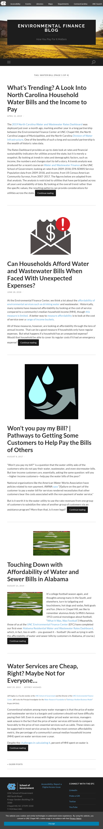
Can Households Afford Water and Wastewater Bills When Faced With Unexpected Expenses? (48, 274)
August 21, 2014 (15, 586)
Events (28, 4)
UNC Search (97, 4)
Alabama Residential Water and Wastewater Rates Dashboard (58, 628)
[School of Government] (20, 790)
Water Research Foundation (54, 699)
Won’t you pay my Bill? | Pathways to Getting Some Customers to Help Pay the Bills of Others (49, 439)
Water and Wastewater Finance (62, 165)
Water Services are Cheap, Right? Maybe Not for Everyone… (42, 673)
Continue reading (45, 193)
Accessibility (15, 4)
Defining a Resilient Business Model (79, 699)
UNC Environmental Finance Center (47, 624)
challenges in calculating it (35, 742)
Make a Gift (74, 796)
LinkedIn (73, 790)
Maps (50, 4)
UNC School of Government (45, 696)
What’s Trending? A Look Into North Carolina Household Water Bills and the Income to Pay (47, 98)
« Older (15, 764)
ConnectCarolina (80, 4)
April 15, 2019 (14, 116)
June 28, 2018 (14, 292)
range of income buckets (40, 319)
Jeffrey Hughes (32, 687)
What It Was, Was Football (62, 620)
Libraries (39, 4)
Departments (63, 4)
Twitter (72, 801)
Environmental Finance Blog (51, 28)
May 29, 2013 (14, 687)
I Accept (51, 824)
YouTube (73, 807)
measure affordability (59, 315)
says (55, 486)
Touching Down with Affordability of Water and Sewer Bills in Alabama (43, 572)
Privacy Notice (75, 819)
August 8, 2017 (15, 456)
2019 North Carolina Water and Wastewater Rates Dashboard (47, 124)
